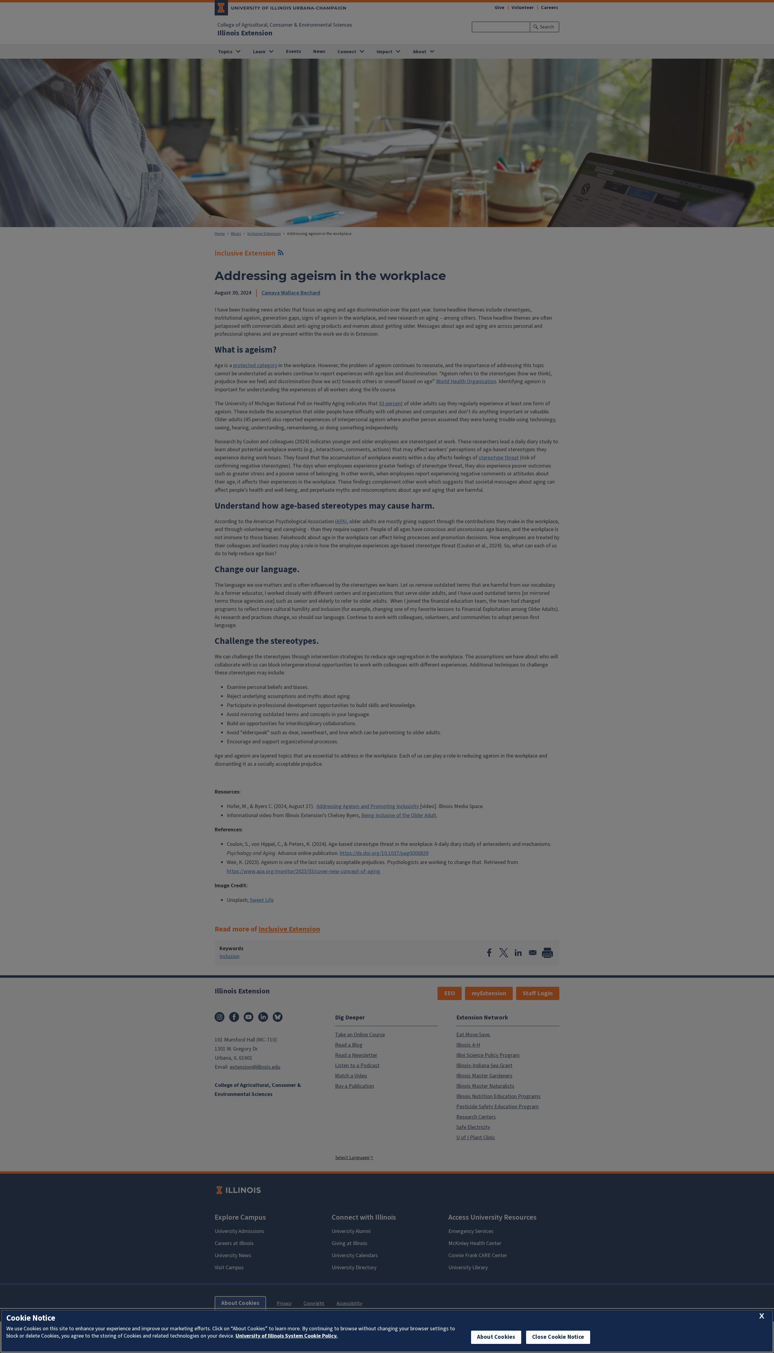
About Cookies (496, 1337)
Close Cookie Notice (558, 1337)
